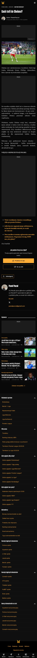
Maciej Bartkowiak (6, 356)
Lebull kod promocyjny (9, 620)
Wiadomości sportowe (7, 398)
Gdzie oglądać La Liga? (9, 477)
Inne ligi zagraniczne (7, 372)
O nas (9, 646)
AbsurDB (4, 368)
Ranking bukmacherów (9, 527)
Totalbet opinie (6, 585)
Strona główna (5, 7)
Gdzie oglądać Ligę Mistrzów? (11, 469)
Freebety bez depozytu (9, 522)
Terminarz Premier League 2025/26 (13, 446)
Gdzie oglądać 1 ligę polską (10, 464)
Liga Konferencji (7, 419)
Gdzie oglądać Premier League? (12, 473)
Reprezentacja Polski (8, 410)
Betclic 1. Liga (6, 406)
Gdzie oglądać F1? (7, 504)
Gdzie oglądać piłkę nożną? (8, 456)
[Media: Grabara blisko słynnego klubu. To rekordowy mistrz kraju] (18, 353)
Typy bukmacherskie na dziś (11, 535)
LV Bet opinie (6, 554)
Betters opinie (6, 598)
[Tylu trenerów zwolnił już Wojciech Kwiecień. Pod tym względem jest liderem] (18, 364)
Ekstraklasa (5, 361)
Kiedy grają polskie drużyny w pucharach (15, 442)
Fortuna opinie (6, 545)
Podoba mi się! (20, 260)
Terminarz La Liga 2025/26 (10, 450)
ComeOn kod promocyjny (10, 629)
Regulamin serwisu (18, 650)
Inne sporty (4, 337)
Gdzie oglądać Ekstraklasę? (10, 460)
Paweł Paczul (15, 17)
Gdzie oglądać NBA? (8, 495)
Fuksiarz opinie (6, 567)
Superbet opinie (7, 549)
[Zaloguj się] (34, 3)
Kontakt (21, 646)
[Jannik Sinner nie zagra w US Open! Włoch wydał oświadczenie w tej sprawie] (18, 341)
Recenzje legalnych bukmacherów (10, 541)
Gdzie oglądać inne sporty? (8, 487)
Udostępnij (9, 276)
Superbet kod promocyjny (10, 608)
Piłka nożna (5, 349)
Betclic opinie (6, 562)
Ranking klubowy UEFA (9, 437)
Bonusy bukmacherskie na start (11, 514)
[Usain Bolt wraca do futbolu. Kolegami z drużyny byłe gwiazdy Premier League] (18, 376)
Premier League (7, 423)
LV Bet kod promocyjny (9, 616)
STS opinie (5, 581)
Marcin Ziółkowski (6, 344)
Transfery (5, 433)
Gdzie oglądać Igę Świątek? (10, 500)
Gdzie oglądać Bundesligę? (10, 482)
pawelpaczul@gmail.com (17, 306)
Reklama (27, 646)
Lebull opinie (6, 558)
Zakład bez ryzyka (8, 518)
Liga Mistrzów (6, 415)
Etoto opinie (5, 594)
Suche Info (11, 7)
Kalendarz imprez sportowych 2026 (13, 491)
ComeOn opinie (7, 576)
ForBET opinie (6, 589)
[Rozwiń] (34, 398)
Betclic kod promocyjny (9, 625)
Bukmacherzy (5, 510)
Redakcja (14, 646)
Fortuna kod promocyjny (9, 612)
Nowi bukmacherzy (8, 531)
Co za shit (20, 267)
